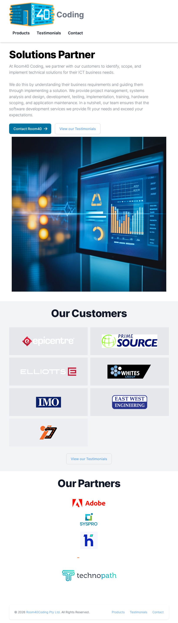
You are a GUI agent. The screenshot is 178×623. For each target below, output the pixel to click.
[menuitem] (21, 33)
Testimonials (138, 612)
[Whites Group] (129, 372)
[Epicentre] (48, 341)
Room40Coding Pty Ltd (43, 612)
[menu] (47, 33)
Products (118, 612)
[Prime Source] (129, 341)
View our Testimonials (77, 129)
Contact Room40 (27, 129)
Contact (158, 612)
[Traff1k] (48, 432)
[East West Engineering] (129, 402)
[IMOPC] (48, 402)
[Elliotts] (48, 372)
